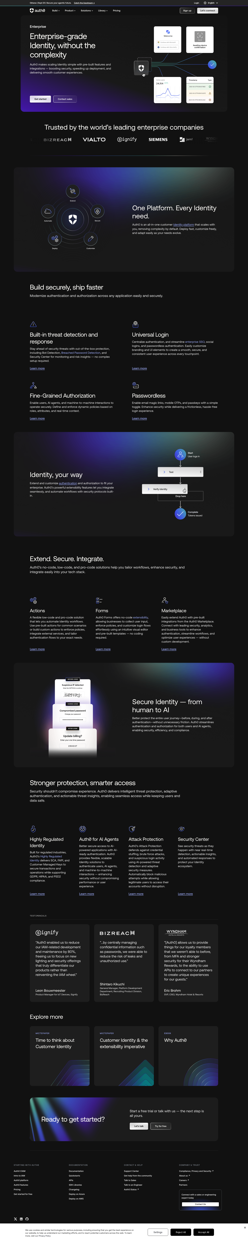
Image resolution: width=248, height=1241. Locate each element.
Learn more (37, 368)
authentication (68, 483)
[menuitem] (56, 10)
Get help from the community (138, 1176)
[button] (187, 11)
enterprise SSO (195, 342)
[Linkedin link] (21, 1219)
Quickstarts (74, 1176)
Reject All (181, 1232)
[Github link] (27, 1219)
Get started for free (23, 1194)
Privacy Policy (45, 1236)
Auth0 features (21, 1185)
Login (196, 3)
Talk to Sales (130, 1180)
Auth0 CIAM (19, 1171)
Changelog (74, 1189)
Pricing (17, 1189)
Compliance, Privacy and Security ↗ (196, 1171)
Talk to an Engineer (133, 1185)
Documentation (76, 1171)
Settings (158, 1232)
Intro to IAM (19, 1176)
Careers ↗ (184, 1180)
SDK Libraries (75, 1185)
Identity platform (183, 224)
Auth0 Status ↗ (131, 1189)
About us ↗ (184, 1176)
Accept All (203, 1232)
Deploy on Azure (77, 1194)
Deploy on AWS (76, 1199)
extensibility (140, 617)
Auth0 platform (21, 1180)
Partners (183, 1185)
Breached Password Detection (80, 352)
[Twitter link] (15, 1219)
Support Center (131, 1171)
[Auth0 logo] (37, 10)
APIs (71, 1180)
